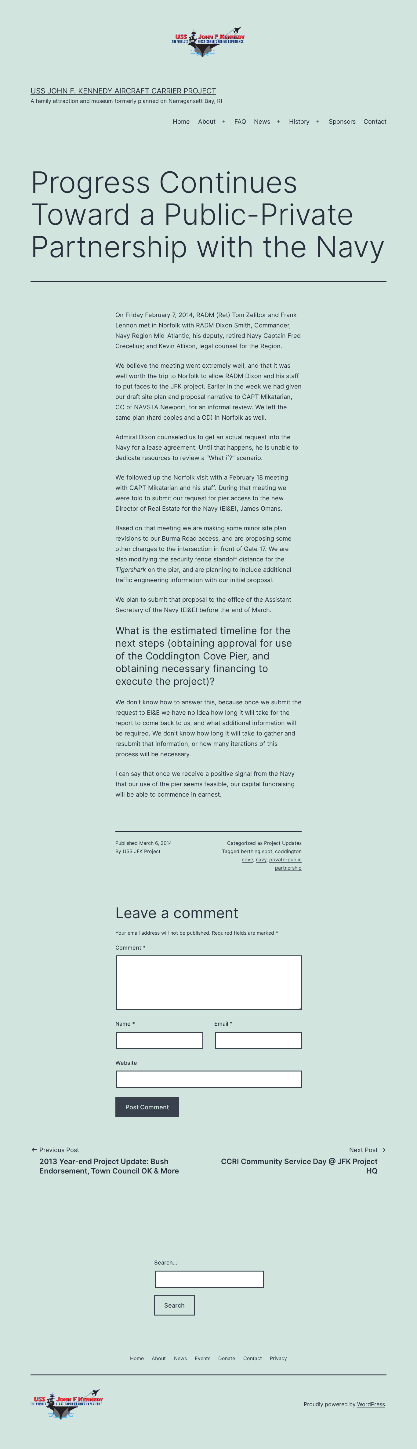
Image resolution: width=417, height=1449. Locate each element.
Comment (130, 947)
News (262, 121)
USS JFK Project (142, 851)
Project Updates (283, 843)
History (299, 121)
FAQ (240, 121)
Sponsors (342, 121)
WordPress (371, 1404)
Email (223, 1023)
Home (181, 121)
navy (261, 859)
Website (126, 1063)
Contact (375, 121)
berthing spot (256, 851)
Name (125, 1023)
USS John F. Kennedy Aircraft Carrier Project (123, 90)
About (207, 121)
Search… (165, 1262)
